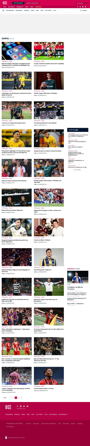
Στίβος (69, 284)
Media (26, 6)
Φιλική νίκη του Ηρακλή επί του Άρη (77, 167)
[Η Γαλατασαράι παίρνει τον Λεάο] (49, 376)
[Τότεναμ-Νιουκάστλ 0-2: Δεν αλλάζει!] (49, 110)
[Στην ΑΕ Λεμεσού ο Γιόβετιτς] (49, 257)
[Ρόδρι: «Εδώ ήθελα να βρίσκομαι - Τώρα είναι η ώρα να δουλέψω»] (17, 316)
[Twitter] (81, 7)
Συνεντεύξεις (38, 6)
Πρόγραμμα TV (20, 6)
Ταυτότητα (28, 423)
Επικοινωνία (66, 423)
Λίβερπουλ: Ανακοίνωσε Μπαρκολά (77, 141)
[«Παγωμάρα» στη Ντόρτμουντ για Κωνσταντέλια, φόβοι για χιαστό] (17, 81)
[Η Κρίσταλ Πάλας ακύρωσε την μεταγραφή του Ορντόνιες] (17, 257)
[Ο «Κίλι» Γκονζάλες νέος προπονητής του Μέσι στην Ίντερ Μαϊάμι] (17, 376)
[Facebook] (78, 7)
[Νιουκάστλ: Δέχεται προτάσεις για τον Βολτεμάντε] (49, 287)
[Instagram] (83, 7)
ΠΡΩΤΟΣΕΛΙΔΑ (53, 414)
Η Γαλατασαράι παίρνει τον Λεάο (44, 388)
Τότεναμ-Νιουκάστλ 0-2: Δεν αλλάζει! (45, 123)
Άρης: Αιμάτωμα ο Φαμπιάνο (75, 147)
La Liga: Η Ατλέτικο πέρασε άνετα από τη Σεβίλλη (49, 63)
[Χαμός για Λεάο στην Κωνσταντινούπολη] (17, 168)
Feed (59, 423)
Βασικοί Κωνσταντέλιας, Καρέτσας (12, 210)
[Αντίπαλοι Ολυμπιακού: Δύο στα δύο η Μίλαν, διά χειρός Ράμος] (49, 316)
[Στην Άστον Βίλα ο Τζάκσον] (49, 227)
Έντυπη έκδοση (10, 426)
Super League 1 (71, 133)
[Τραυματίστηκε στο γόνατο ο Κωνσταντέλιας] (49, 138)
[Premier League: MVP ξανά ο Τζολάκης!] (49, 81)
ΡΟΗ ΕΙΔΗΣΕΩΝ (10, 10)
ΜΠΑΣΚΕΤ (26, 10)
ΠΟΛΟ (37, 10)
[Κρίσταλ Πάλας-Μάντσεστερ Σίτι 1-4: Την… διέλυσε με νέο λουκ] (49, 346)
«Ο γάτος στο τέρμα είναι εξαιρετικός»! (14, 123)
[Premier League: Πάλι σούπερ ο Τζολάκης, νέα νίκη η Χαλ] (49, 168)
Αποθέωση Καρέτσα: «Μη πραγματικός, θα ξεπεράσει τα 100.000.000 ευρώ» (76, 154)
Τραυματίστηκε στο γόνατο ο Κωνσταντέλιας (47, 151)
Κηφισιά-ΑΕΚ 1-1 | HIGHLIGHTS (75, 303)
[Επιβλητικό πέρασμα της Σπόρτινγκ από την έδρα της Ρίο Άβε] (17, 287)
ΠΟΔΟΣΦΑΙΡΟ (19, 10)
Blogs (5, 6)
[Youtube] (86, 7)
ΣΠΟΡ (42, 10)
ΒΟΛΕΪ (32, 10)
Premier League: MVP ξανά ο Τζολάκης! (45, 93)
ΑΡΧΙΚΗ (4, 397)
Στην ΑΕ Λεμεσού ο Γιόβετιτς (42, 270)
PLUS (54, 10)
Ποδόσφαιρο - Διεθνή (7, 61)
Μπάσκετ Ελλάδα (72, 165)
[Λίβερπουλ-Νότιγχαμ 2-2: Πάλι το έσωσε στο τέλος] (49, 198)
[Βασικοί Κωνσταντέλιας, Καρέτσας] (17, 198)
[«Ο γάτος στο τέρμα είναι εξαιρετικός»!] (17, 110)
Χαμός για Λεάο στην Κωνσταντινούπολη (14, 180)
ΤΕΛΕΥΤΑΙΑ (73, 130)
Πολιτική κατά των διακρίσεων (48, 423)
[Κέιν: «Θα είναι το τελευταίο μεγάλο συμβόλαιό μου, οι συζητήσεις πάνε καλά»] (17, 346)
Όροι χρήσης (36, 423)
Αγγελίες (73, 423)
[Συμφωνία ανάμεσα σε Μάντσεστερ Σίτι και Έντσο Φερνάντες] (17, 227)
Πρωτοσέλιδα (11, 6)
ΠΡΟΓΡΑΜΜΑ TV (63, 414)
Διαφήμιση (80, 423)
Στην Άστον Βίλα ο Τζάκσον (42, 240)
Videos (31, 6)
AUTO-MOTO (48, 10)
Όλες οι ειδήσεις (77, 169)
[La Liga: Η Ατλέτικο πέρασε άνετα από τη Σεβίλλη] (49, 51)
